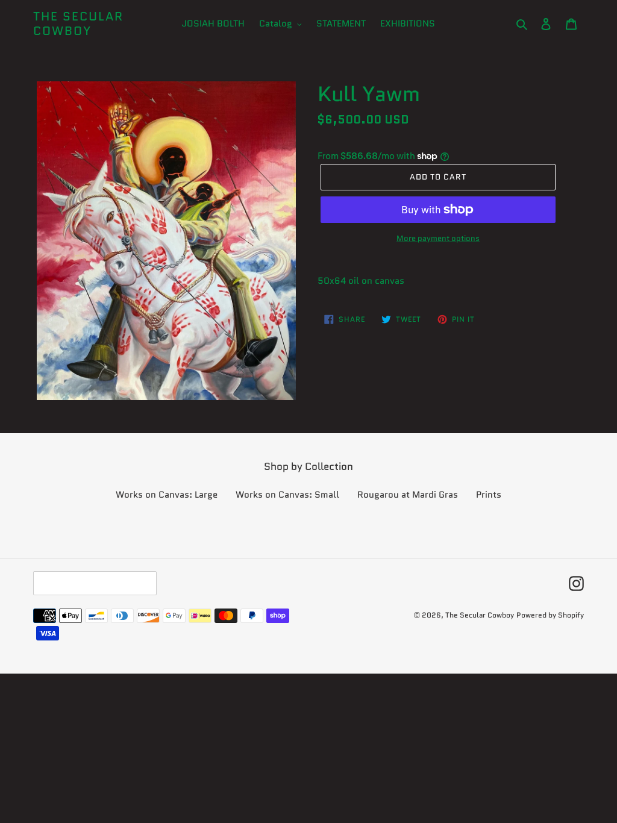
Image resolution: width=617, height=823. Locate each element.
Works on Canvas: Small (287, 494)
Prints (488, 494)
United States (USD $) (92, 583)
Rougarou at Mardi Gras (407, 494)
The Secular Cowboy (78, 23)
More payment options (438, 238)
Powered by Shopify (550, 615)
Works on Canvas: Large (167, 494)
